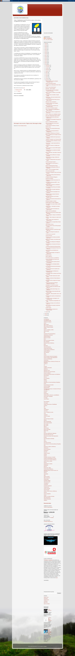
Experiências (46, 393)
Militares (45, 426)
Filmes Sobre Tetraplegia (48, 396)
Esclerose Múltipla (47, 386)
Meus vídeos (46, 425)
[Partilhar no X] (28, 89)
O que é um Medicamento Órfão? (51, 121)
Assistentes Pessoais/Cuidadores (49, 333)
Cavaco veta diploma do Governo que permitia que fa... (52, 260)
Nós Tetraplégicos (48, 38)
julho (47, 72)
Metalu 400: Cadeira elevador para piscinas (49, 632)
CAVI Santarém (46, 352)
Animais (45, 328)
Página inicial (29, 123)
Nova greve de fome (47, 442)
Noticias (19, 91)
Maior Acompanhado (47, 421)
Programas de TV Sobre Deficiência (50, 459)
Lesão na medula (47, 416)
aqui (57, 577)
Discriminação (46, 375)
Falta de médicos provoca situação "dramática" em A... (52, 81)
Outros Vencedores (47, 449)
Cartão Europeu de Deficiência (49, 349)
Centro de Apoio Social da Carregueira (50, 356)
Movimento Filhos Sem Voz (48, 434)
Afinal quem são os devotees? (51, 101)
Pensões (45, 454)
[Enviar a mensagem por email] (26, 89)
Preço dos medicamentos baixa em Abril (53, 115)
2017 (46, 55)
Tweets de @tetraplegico (48, 507)
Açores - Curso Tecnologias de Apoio (52, 169)
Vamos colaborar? (49, 256)
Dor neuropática (46, 378)
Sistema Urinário (47, 476)
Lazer (45, 413)
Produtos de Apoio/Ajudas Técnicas (50, 458)
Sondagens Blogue (47, 480)
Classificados (46, 360)
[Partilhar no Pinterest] (30, 89)
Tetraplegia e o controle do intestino (52, 285)
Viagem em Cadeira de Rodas (49, 496)
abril (47, 76)
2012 (46, 62)
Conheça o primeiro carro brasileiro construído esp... (52, 104)
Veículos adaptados (47, 493)
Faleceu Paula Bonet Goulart (51, 83)
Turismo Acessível (49, 235)
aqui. (24, 87)
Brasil (45, 344)
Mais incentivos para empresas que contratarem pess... (52, 106)
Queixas (45, 462)
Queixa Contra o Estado (48, 461)
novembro (48, 66)
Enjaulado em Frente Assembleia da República (52, 382)
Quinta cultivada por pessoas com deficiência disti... (51, 309)
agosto (47, 71)
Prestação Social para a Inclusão (49, 457)
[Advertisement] (52, 24)
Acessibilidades (46, 319)
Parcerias (45, 451)
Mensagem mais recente (20, 123)
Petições (45, 455)
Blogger (45, 646)
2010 (46, 313)
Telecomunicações (47, 481)
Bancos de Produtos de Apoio (49, 340)
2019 (46, 52)
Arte (44, 332)
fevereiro (47, 79)
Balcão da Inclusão (47, 337)
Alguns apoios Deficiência (48, 325)
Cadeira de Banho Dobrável (49, 619)
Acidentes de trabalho (47, 321)
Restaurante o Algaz (47, 467)
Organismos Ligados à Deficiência (50, 446)
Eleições (45, 379)
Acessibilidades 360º (47, 320)
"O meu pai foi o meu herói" (50, 234)
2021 (46, 49)
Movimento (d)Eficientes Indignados (50, 433)
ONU (45, 445)
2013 (46, 61)
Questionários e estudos (48, 463)
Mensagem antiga (37, 123)
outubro (47, 68)
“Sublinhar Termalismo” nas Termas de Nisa (53, 139)
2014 (46, 59)
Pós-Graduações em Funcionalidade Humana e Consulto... (52, 90)
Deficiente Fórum (47, 370)
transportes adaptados (48, 485)
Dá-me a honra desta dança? (51, 87)
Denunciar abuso (47, 503)
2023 (46, 46)
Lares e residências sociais (48, 412)
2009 (46, 315)
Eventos (45, 392)
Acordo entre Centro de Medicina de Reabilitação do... (52, 271)
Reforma (45, 466)
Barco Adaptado (46, 341)
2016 (46, 56)
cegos (45, 353)
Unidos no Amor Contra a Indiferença (50, 491)
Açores (45, 323)
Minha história (46, 428)
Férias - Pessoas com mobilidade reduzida (53, 114)
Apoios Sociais (46, 331)
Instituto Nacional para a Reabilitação (50, 404)
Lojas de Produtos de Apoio (48, 418)
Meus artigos (46, 424)
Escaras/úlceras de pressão (48, 384)
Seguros (45, 472)
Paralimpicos (46, 450)
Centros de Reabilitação (48, 358)
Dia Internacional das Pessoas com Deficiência (52, 374)
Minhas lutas (46, 430)
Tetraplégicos (46, 483)
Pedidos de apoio (47, 453)
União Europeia (46, 489)
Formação (45, 397)
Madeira (45, 420)
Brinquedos (46, 345)
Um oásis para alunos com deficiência (52, 257)
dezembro (48, 65)
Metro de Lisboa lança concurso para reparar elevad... (52, 124)
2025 (46, 43)
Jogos (45, 408)
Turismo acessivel (47, 488)
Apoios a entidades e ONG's (49, 329)
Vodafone (45, 500)
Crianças (45, 366)
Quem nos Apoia (47, 603)
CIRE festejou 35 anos (49, 224)
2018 (46, 53)
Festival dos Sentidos (49, 178)
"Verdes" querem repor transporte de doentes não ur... (52, 220)
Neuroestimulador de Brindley (49, 438)
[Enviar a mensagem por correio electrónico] (24, 89)
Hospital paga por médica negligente (52, 202)
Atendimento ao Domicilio (48, 335)
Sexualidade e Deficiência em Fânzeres (52, 133)
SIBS (45, 475)
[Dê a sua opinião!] (27, 89)
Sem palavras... (50, 610)
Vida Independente (47, 497)
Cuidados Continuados (48, 367)
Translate (52, 517)
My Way (45, 437)
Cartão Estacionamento (48, 348)
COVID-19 (45, 363)
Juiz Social (45, 410)
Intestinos (45, 405)
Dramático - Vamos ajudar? (50, 88)
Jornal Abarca (46, 409)
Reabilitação (46, 465)
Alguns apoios (46, 324)
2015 (46, 58)
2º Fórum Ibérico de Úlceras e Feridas (52, 125)
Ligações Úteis (46, 599)
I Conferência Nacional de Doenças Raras (53, 246)
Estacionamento (46, 387)
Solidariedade (46, 479)
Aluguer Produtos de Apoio (48, 327)
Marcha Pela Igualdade (48, 422)
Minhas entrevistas (47, 429)
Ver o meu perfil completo (48, 39)
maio (47, 75)
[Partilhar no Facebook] (29, 89)
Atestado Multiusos (47, 336)
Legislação (46, 414)
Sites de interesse (47, 477)
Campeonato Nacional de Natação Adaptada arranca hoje (52, 283)
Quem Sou (46, 602)
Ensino (45, 383)
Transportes (46, 484)
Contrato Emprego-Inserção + (51, 161)
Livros (45, 417)
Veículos (45, 492)
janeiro (47, 311)
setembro (47, 69)
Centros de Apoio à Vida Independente (50, 357)
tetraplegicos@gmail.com (48, 521)
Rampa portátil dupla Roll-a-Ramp (52, 165)
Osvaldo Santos (48, 307)
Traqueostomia (46, 487)
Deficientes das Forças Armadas (49, 371)
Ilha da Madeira (46, 401)
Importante (46, 598)
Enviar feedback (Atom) (22, 125)
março (47, 78)
